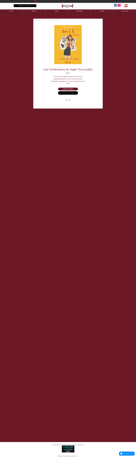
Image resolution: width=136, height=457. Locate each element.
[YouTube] (126, 5)
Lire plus (68, 83)
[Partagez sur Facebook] (67, 100)
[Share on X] (69, 100)
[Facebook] (115, 5)
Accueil (35, 20)
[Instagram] (119, 5)
